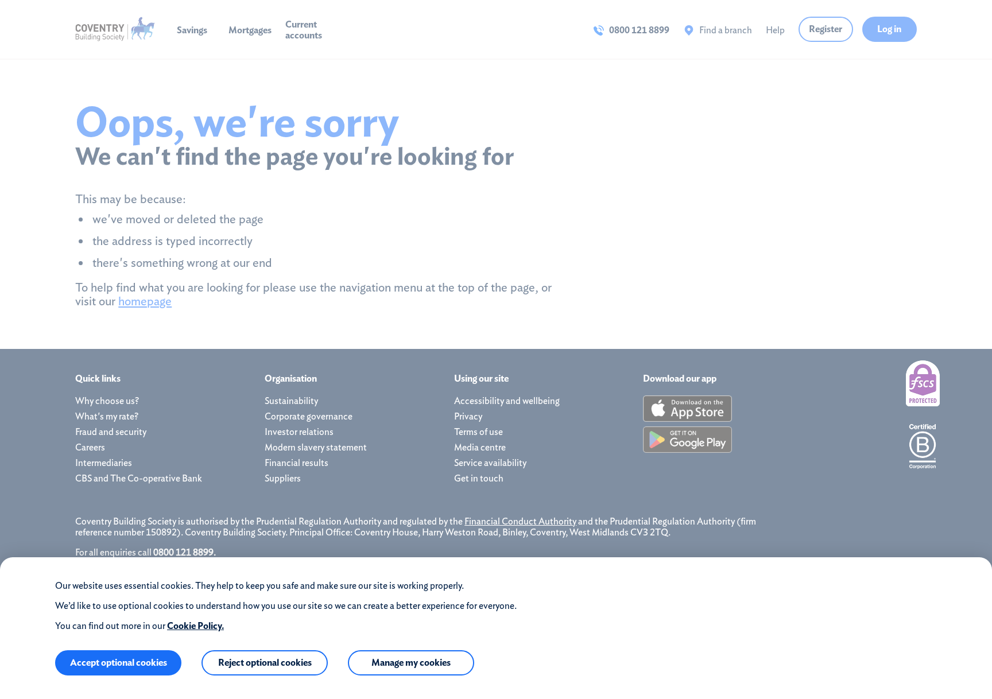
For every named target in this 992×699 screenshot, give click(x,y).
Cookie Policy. (195, 625)
